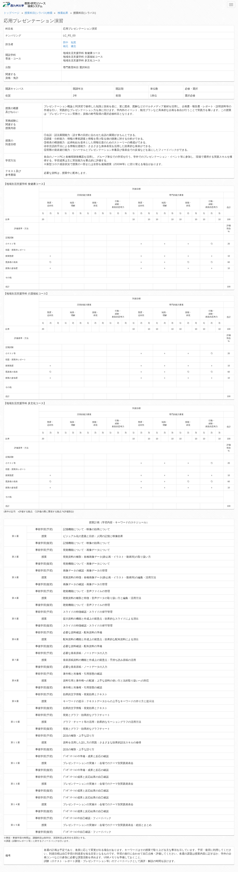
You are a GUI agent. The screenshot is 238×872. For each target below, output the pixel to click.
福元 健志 (69, 46)
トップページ (11, 12)
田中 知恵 (69, 42)
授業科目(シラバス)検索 (38, 12)
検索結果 (63, 12)
